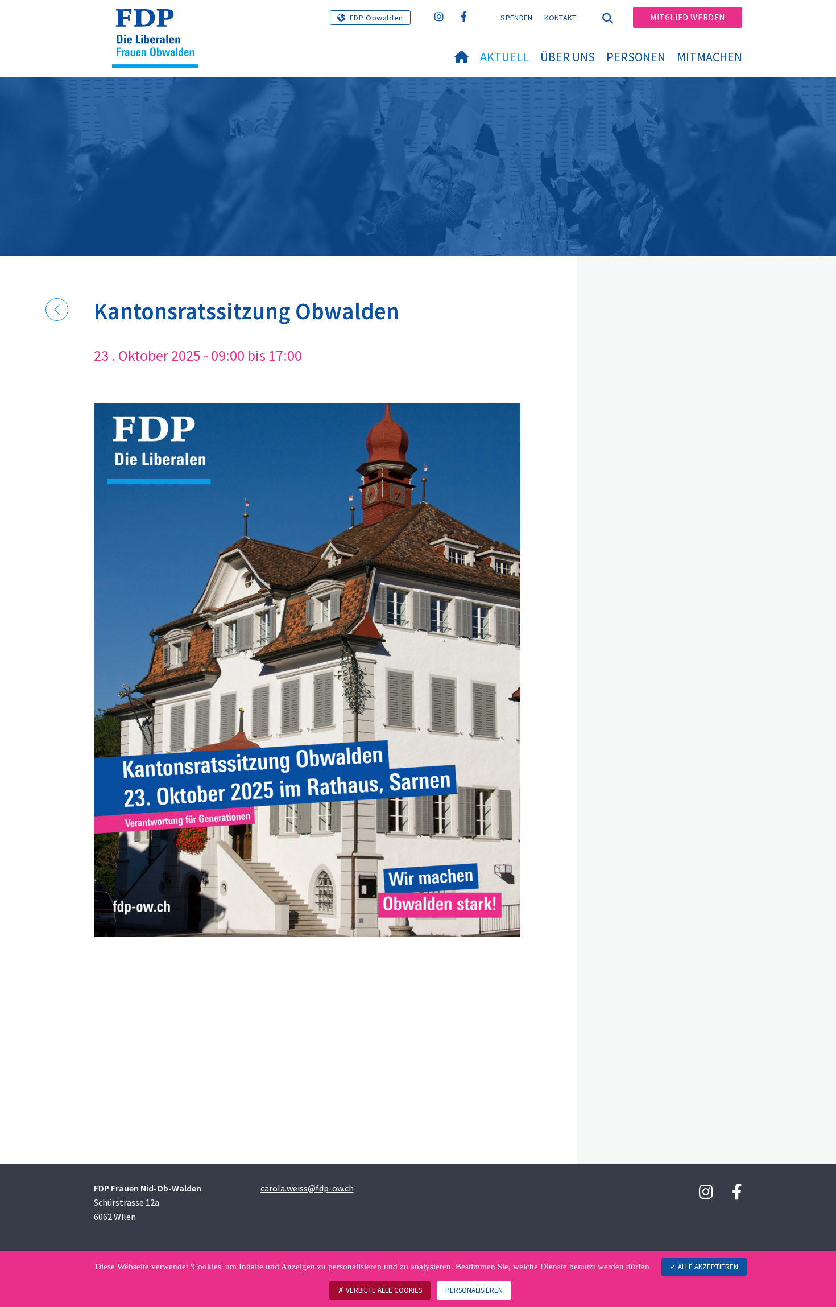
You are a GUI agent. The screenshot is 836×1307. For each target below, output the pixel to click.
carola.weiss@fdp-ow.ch (307, 1188)
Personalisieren (474, 1290)
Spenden (516, 18)
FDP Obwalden (376, 18)
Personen (635, 57)
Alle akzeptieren (707, 1267)
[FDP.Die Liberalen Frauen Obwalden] (159, 23)
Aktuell (504, 57)
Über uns (567, 57)
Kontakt (560, 18)
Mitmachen (709, 57)
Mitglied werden (687, 17)
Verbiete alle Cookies (383, 1290)
